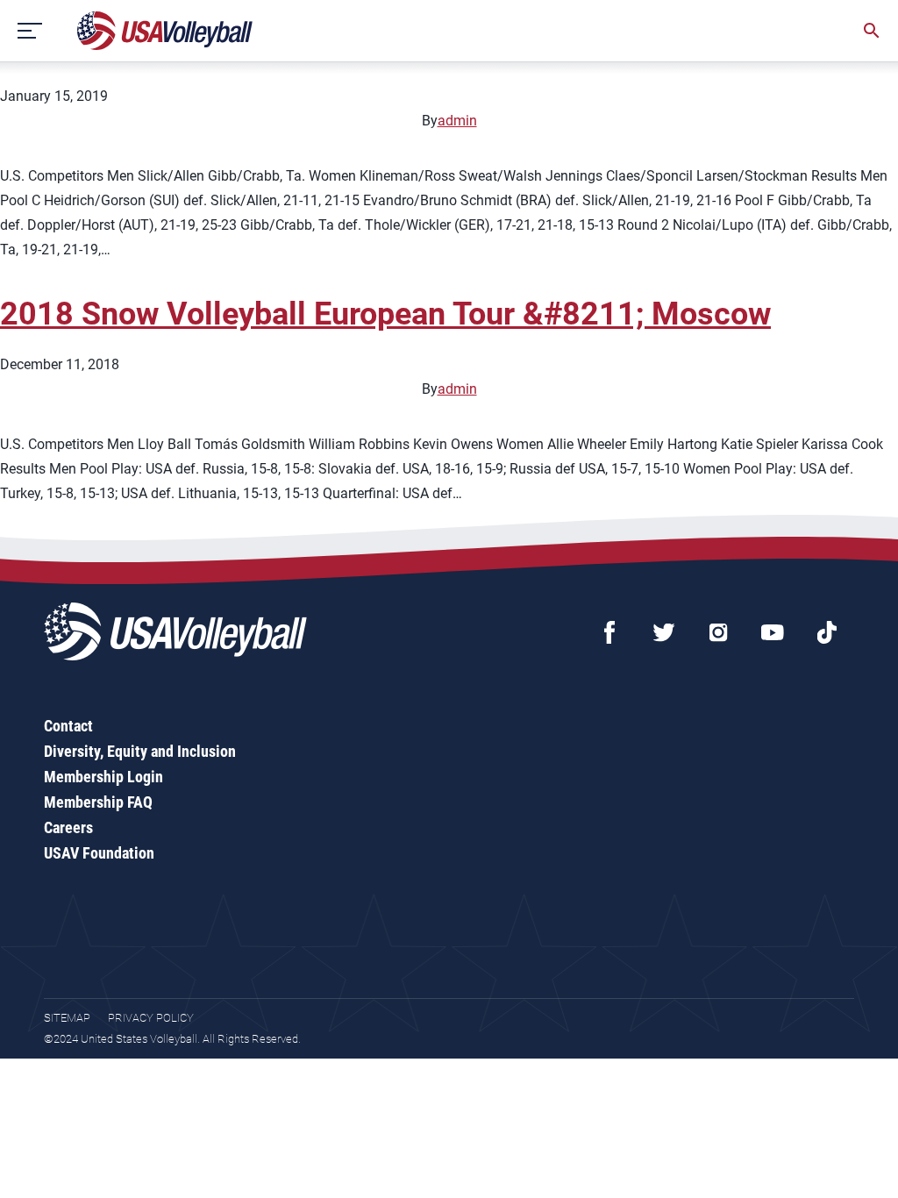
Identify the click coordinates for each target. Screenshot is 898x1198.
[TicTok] (827, 632)
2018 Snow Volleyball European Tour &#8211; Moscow (385, 314)
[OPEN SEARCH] (871, 30)
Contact (68, 726)
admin (457, 120)
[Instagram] (718, 632)
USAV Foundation (99, 853)
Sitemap (67, 1017)
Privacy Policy (151, 1017)
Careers (68, 827)
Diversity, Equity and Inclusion (140, 751)
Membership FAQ (98, 802)
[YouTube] (772, 632)
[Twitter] (664, 632)
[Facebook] (609, 632)
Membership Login (103, 776)
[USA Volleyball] (165, 30)
